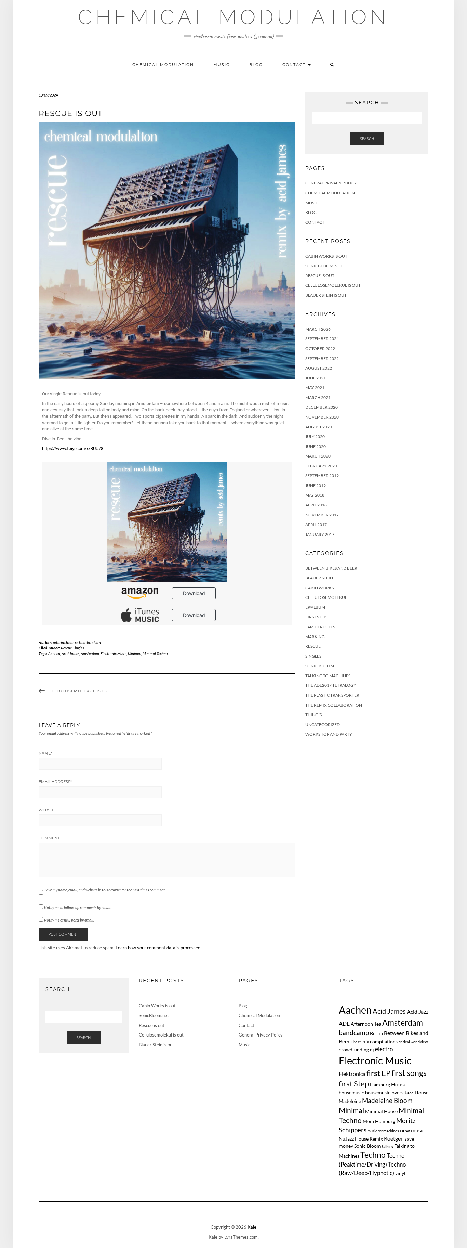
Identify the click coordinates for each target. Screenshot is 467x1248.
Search (367, 139)
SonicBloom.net (323, 265)
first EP (378, 1073)
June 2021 (315, 378)
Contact (294, 64)
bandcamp (354, 1033)
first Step (354, 1083)
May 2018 (314, 495)
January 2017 (319, 534)
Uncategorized (322, 724)
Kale (252, 1227)
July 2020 (315, 436)
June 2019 (315, 485)
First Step (315, 616)
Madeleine (350, 1101)
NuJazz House (354, 1139)
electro (384, 1049)
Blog (256, 64)
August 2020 (318, 426)
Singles (78, 648)
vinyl (400, 1173)
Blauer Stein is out (326, 295)
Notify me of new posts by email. (69, 920)
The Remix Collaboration (333, 705)
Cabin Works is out (326, 256)
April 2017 (316, 524)
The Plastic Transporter (332, 695)
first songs (409, 1073)
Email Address (55, 781)
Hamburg (380, 1085)
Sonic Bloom (319, 665)
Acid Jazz (417, 1011)
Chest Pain (360, 1042)
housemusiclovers (384, 1092)
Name (45, 753)
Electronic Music (113, 653)
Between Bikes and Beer (331, 568)
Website (47, 810)
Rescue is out (319, 275)
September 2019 (322, 475)
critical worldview (413, 1042)
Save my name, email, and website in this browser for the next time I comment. (105, 890)
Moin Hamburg (379, 1121)
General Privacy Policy (331, 182)
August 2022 (318, 368)
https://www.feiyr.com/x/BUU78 (72, 448)
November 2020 (322, 417)
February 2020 (321, 465)
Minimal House (381, 1111)
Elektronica (352, 1073)
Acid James (70, 653)
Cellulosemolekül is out (80, 691)
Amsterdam (90, 653)
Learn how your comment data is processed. (158, 947)
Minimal (134, 653)
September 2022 (322, 358)
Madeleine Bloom (387, 1100)
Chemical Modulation (233, 17)
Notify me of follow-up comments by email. (77, 907)
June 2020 (315, 446)
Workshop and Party (328, 734)
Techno (373, 1154)
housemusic (351, 1092)
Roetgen (394, 1138)
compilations (384, 1041)
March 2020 (318, 456)
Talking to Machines (327, 675)
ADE (344, 1023)
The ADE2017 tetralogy (330, 685)
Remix (376, 1139)
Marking (315, 636)
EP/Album (315, 607)
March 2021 (318, 397)
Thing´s (313, 714)
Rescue (66, 648)
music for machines (383, 1131)
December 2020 (321, 407)
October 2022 (320, 348)
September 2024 (322, 338)
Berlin (376, 1033)
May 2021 (314, 387)
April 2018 (316, 504)
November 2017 (322, 514)
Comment (49, 838)
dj (372, 1049)
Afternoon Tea (366, 1024)
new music (412, 1130)
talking (387, 1146)
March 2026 (318, 329)
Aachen (54, 653)
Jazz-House (416, 1092)
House (398, 1084)
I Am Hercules (320, 626)
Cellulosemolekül (326, 597)
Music (221, 64)
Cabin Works (319, 587)
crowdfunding (354, 1049)
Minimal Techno (155, 653)
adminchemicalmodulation (77, 642)
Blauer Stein (319, 577)
